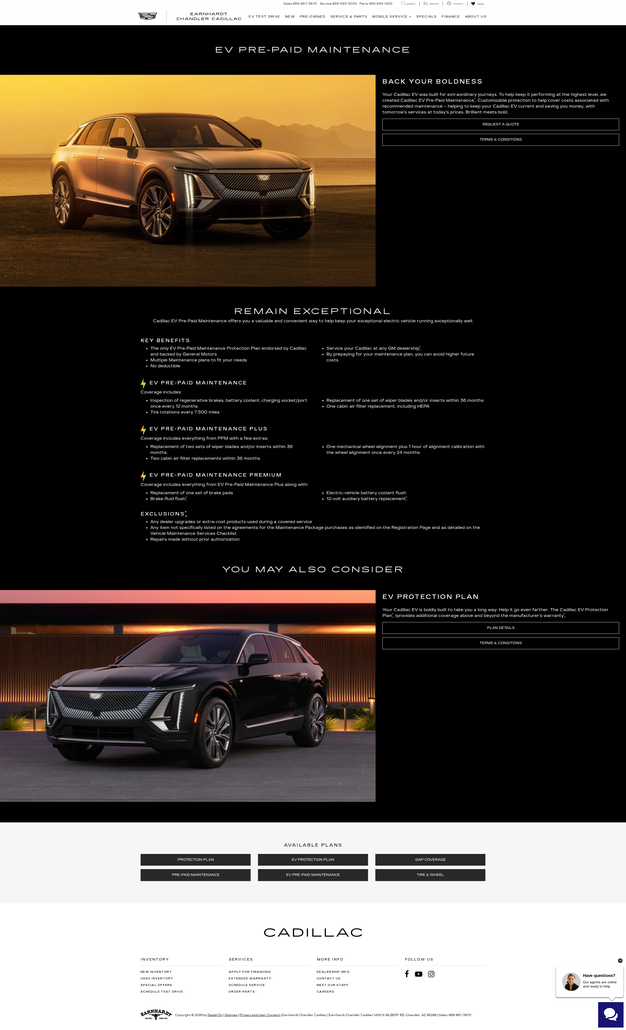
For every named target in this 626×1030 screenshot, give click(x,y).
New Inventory (156, 972)
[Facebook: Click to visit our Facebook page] (409, 974)
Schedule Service (247, 985)
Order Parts (242, 991)
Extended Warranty (250, 978)
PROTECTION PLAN (196, 860)
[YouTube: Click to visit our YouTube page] (421, 974)
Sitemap (231, 1015)
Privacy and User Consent (260, 1015)
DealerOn (215, 1015)
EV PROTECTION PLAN (313, 860)
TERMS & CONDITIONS (501, 139)
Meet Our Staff (333, 985)
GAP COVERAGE (430, 860)
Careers (325, 991)
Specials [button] (426, 17)
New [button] (290, 17)
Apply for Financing (250, 972)
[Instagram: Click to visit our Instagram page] (433, 974)
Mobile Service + (391, 17)
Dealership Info (333, 972)
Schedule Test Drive (162, 991)
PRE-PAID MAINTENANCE (196, 875)
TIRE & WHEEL (430, 875)
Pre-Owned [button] (312, 17)
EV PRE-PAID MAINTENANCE (313, 875)
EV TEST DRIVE (264, 17)
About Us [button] (476, 17)
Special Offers (156, 985)
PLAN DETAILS (501, 628)
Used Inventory (157, 978)
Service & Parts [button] (349, 17)
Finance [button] (451, 17)
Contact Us (329, 978)
